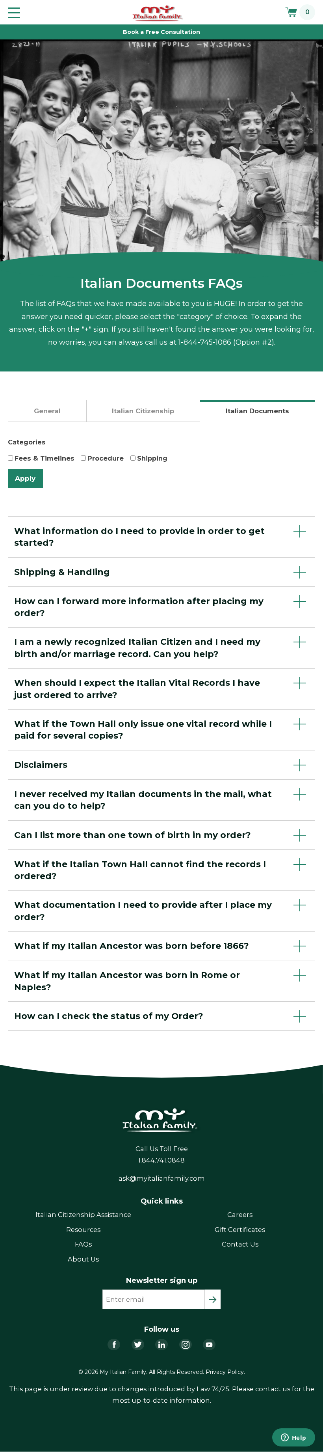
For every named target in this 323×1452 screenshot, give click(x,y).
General (47, 411)
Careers (239, 1215)
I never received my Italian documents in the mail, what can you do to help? (143, 800)
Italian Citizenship (143, 411)
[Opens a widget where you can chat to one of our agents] (293, 1438)
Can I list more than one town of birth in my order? (132, 835)
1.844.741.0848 (161, 1160)
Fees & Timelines (44, 458)
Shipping (152, 458)
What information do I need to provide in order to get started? (139, 537)
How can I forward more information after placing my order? (139, 607)
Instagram (185, 1344)
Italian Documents (257, 411)
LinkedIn (161, 1344)
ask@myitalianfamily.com (162, 1178)
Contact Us (240, 1244)
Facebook (114, 1344)
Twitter (138, 1344)
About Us (83, 1259)
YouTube (209, 1344)
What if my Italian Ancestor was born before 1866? (131, 946)
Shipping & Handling (62, 572)
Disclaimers (40, 765)
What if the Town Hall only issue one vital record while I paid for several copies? (143, 730)
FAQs (83, 1244)
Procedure (105, 458)
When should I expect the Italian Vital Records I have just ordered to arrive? (137, 688)
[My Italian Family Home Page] (158, 13)
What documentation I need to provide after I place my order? (143, 911)
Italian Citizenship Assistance (83, 1215)
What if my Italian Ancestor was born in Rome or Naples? (127, 981)
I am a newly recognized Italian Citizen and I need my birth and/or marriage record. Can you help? (137, 647)
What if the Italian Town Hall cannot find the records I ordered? (140, 870)
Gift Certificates (240, 1230)
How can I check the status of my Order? (108, 1016)
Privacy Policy (225, 1371)
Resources (83, 1230)
